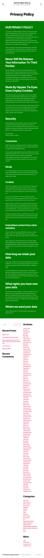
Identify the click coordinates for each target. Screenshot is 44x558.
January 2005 (26, 458)
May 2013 (25, 361)
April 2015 (25, 337)
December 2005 (27, 448)
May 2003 (25, 486)
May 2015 (25, 335)
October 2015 (26, 331)
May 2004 (25, 468)
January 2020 (26, 328)
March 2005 (26, 456)
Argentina (25, 507)
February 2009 (27, 406)
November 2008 (27, 411)
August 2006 (26, 435)
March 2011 (26, 380)
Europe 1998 (26, 517)
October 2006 (26, 434)
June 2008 (26, 413)
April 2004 (25, 470)
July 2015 (25, 333)
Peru (24, 529)
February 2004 (27, 474)
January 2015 (26, 340)
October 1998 (26, 489)
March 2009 (26, 404)
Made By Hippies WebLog (22, 3)
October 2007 (26, 418)
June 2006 (26, 439)
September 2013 (27, 354)
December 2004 (27, 460)
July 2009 (25, 397)
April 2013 (25, 363)
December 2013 (27, 351)
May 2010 (25, 387)
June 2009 (26, 399)
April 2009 (25, 403)
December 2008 (27, 409)
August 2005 (26, 449)
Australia (25, 509)
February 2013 (26, 364)
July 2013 (25, 357)
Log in (24, 540)
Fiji (24, 519)
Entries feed (26, 542)
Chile (24, 512)
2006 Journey (26, 503)
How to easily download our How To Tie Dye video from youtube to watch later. (11, 341)
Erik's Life (25, 514)
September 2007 (27, 420)
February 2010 (26, 389)
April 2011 (25, 378)
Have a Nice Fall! (6, 346)
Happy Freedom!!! (6, 348)
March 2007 (26, 427)
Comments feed (27, 544)
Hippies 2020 (5, 334)
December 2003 (27, 477)
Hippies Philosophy (28, 523)
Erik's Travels (26, 516)
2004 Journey (26, 502)
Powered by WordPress (25, 554)
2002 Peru (25, 500)
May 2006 (25, 441)
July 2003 (25, 484)
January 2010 (26, 390)
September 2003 (27, 482)
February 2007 (27, 429)
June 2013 (25, 359)
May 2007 (25, 425)
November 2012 (27, 366)
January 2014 (26, 349)
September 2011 (27, 375)
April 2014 (25, 345)
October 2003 (26, 481)
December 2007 (27, 416)
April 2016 (25, 330)
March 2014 (26, 347)
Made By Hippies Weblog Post (30, 528)
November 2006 (27, 432)
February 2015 (26, 338)
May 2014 (25, 344)
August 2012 (26, 368)
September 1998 (27, 491)
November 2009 (27, 392)
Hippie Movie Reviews (28, 521)
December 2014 (27, 342)
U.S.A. (24, 531)
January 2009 (26, 408)
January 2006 (26, 446)
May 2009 (25, 401)
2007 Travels (26, 505)
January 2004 (26, 475)
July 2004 (25, 465)
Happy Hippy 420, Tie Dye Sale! (10, 337)
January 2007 (26, 430)
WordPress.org (27, 545)
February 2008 (27, 415)
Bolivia (24, 510)
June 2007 (26, 423)
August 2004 (26, 463)
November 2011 (27, 373)
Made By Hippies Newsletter (30, 526)
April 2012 (25, 371)
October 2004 (26, 461)
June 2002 (26, 487)
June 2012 (25, 370)
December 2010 (27, 383)
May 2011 (25, 377)
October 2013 (26, 352)
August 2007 (26, 422)
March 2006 (26, 444)
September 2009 (27, 396)
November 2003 (27, 479)
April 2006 (25, 442)
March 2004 (26, 472)
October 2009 (26, 394)
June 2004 (26, 467)
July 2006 (25, 437)
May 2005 (25, 455)
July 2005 (25, 451)
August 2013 (26, 356)
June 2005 (26, 453)
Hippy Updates (27, 524)
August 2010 (26, 385)
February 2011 (26, 382)
